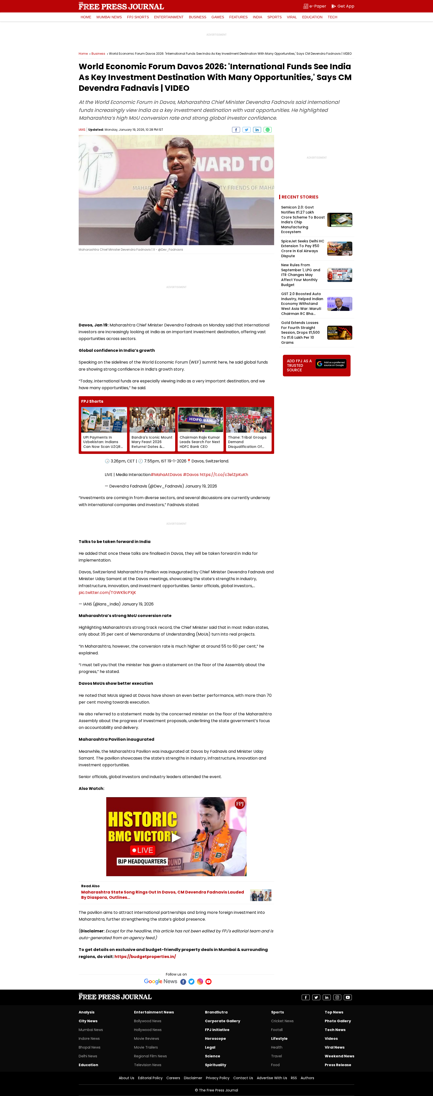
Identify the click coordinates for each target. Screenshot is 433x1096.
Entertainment (169, 17)
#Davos (191, 474)
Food (275, 1064)
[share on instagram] (337, 997)
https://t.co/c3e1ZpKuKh (224, 474)
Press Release (338, 1064)
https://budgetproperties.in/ (145, 957)
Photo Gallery (338, 1020)
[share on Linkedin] (257, 129)
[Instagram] (200, 982)
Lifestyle (279, 1038)
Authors (307, 1077)
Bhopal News (89, 1047)
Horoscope (215, 1038)
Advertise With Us (272, 1077)
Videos (331, 1038)
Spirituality (215, 1064)
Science (212, 1056)
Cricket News (282, 1020)
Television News (147, 1064)
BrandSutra (216, 1012)
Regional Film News (150, 1056)
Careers (173, 1077)
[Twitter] (191, 982)
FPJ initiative (217, 1029)
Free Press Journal (121, 6)
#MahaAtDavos (166, 474)
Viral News (335, 1047)
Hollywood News (148, 1029)
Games (217, 17)
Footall (277, 1029)
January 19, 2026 (201, 486)
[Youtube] (208, 982)
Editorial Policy (150, 1077)
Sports (274, 17)
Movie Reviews (146, 1038)
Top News (334, 1012)
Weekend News (339, 1056)
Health (276, 1047)
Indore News (89, 1038)
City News (88, 1020)
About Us (126, 1077)
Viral (292, 17)
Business (197, 17)
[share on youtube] (348, 997)
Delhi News (88, 1056)
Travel (276, 1056)
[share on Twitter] (247, 129)
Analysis (86, 1012)
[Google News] (160, 982)
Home (86, 17)
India (257, 17)
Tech (332, 17)
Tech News (335, 1029)
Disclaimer (193, 1077)
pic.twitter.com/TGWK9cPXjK (107, 592)
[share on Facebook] (236, 129)
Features (238, 17)
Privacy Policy (218, 1077)
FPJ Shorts (138, 17)
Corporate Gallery (222, 1020)
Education (312, 17)
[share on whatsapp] (268, 129)
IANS (82, 129)
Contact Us (243, 1077)
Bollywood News (147, 1020)
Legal (210, 1047)
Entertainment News (154, 1012)
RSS (294, 1077)
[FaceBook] (183, 982)
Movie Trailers (146, 1047)
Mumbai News (109, 17)
